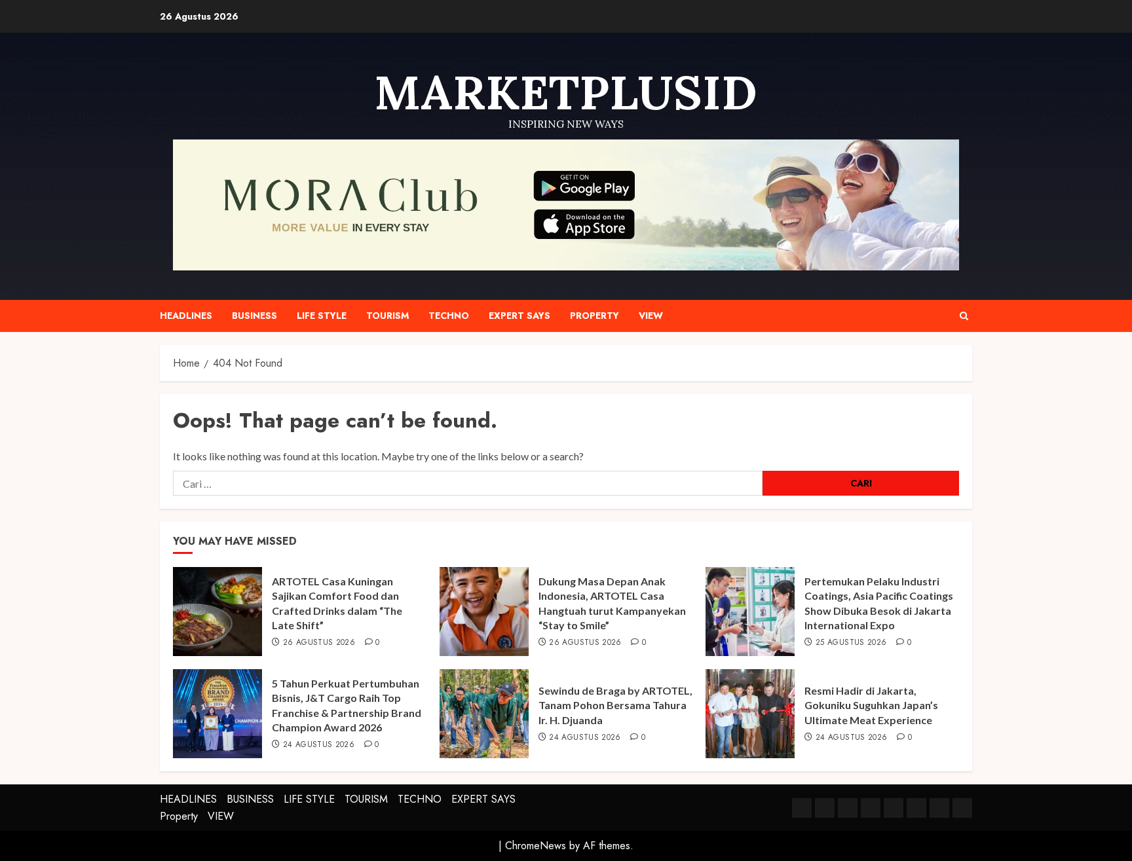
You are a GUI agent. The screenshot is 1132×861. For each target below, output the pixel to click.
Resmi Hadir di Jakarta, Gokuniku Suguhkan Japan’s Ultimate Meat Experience (871, 705)
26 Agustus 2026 (319, 643)
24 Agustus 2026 (318, 745)
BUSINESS (254, 315)
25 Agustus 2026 (851, 643)
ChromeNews (535, 845)
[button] (964, 316)
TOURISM (387, 315)
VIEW (651, 315)
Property (594, 315)
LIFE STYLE (322, 315)
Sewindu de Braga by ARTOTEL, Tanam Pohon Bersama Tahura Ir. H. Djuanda (615, 705)
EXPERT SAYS (519, 315)
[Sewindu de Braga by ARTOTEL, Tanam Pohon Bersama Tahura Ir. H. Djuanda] (484, 713)
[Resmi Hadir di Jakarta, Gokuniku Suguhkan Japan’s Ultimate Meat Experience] (750, 713)
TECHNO (448, 315)
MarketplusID (566, 92)
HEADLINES (186, 315)
